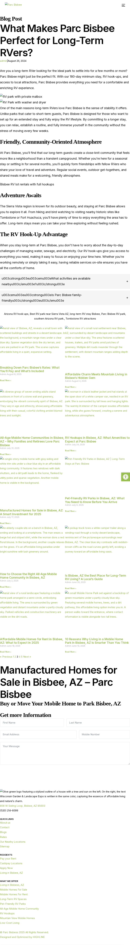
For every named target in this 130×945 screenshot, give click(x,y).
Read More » (5, 380)
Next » (27, 656)
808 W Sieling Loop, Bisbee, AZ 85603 (22, 805)
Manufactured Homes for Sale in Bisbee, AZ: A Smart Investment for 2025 (31, 512)
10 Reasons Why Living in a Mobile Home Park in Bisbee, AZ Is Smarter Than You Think (97, 641)
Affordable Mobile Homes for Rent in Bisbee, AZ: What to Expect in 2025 (31, 641)
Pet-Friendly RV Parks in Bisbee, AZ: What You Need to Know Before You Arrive (94, 500)
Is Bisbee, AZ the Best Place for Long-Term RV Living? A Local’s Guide (95, 577)
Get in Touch (65, 772)
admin (3, 60)
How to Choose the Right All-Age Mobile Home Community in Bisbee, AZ (28, 575)
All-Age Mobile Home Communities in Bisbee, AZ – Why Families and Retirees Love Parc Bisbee (32, 441)
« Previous (6, 656)
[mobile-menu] (122, 5)
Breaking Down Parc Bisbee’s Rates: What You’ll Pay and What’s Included (29, 369)
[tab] (65, 281)
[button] (125, 476)
